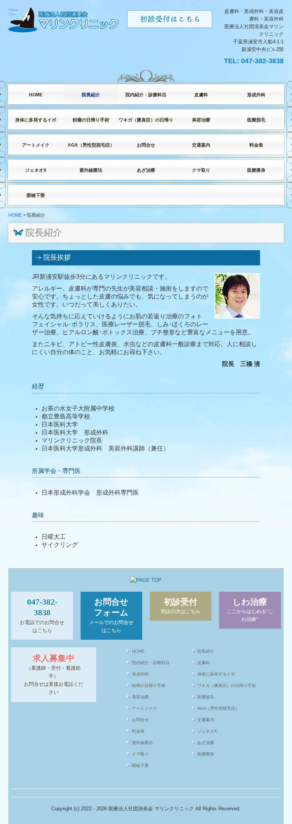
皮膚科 (201, 94)
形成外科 (256, 94)
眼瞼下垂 (36, 195)
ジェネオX (35, 170)
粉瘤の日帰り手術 (91, 120)
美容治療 (201, 120)
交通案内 (201, 145)
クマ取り (201, 170)
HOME (36, 94)
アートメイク (35, 145)
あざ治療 (146, 170)
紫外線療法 (90, 170)
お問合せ (146, 145)
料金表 (256, 145)
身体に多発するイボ (35, 120)
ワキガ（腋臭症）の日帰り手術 (146, 120)
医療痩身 (256, 170)
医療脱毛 (256, 120)
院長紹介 (91, 94)
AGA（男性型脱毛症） (91, 145)
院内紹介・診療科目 (146, 94)
